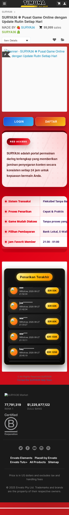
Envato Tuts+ (18, 462)
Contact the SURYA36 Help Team (34, 379)
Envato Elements (21, 457)
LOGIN (19, 121)
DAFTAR (51, 121)
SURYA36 (7, 11)
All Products (38, 462)
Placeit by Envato (46, 457)
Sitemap (53, 462)
